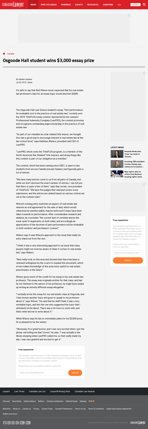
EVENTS (79, 5)
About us (16, 409)
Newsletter (16, 401)
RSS (91, 401)
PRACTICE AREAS (49, 5)
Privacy (36, 409)
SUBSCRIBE (108, 5)
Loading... (135, 5)
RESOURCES (92, 5)
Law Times (19, 391)
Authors (41, 401)
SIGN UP (75, 373)
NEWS (33, 5)
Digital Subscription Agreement (118, 409)
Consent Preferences (63, 409)
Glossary (6, 401)
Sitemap (83, 401)
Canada (10, 53)
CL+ (119, 5)
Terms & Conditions (96, 409)
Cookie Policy (47, 409)
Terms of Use (80, 409)
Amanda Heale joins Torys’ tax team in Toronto (133, 154)
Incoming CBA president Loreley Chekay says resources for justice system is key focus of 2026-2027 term (135, 164)
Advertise (7, 409)
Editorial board (71, 401)
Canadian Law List (37, 391)
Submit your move (10, 414)
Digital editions (30, 401)
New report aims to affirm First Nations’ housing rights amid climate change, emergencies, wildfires (134, 174)
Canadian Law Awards (85, 391)
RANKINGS (66, 5)
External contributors (55, 401)
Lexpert (6, 391)
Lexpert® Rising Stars (60, 391)
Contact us (26, 409)
